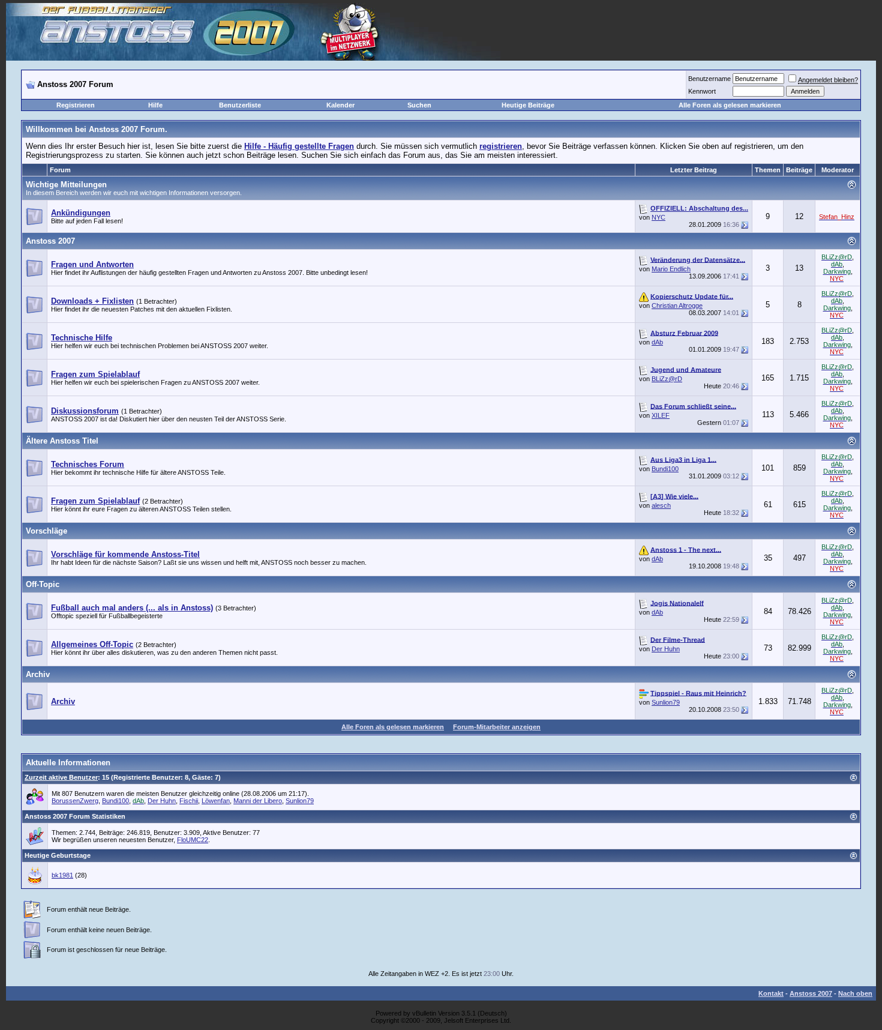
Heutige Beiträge (528, 105)
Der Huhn (666, 648)
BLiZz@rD (667, 378)
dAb (657, 342)
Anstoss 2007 (50, 240)
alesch (661, 505)
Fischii (188, 800)
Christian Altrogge (677, 305)
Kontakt (771, 993)
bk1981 (62, 875)
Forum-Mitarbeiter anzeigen (497, 726)
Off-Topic (42, 584)
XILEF (661, 415)
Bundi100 (665, 468)
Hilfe (155, 105)
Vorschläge (46, 530)
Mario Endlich (671, 269)
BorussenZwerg (75, 800)
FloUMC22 (192, 839)
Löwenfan (216, 800)
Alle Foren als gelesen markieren (730, 105)
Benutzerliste (240, 105)
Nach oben (855, 993)
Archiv (38, 674)
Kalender (340, 105)
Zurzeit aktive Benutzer (61, 777)
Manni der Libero (257, 800)
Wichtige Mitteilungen (66, 184)
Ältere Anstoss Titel (62, 440)
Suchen (419, 105)
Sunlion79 (666, 702)
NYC (658, 217)
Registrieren (75, 105)
